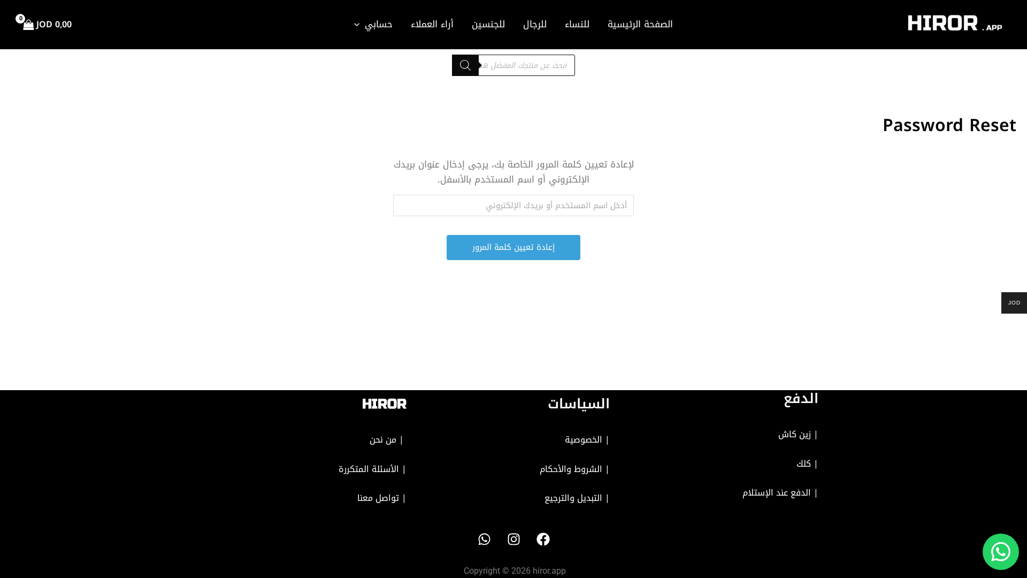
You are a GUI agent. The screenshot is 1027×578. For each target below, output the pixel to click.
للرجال (535, 24)
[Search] (465, 65)
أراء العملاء (432, 24)
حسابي (379, 24)
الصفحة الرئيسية (640, 24)
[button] (359, 24)
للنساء (577, 24)
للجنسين (488, 24)
